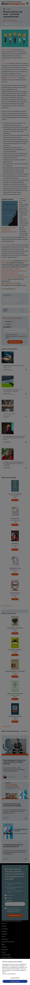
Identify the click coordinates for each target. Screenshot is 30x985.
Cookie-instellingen (15, 978)
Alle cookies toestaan (14, 981)
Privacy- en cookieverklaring (8, 973)
